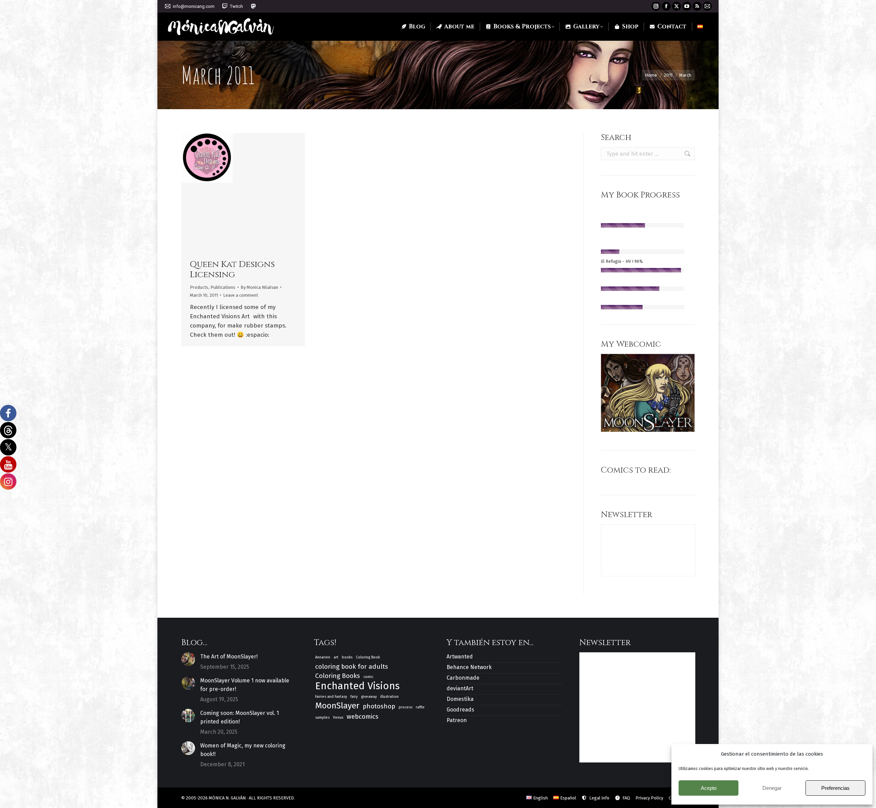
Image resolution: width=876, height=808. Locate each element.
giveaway (369, 696)
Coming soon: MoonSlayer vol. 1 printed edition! (239, 717)
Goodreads (460, 709)
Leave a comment (240, 295)
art (336, 657)
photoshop (379, 706)
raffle (420, 707)
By (259, 287)
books (347, 657)
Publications (222, 287)
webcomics (362, 716)
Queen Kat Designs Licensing (232, 269)
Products (199, 287)
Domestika (460, 699)
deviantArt (460, 688)
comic (368, 677)
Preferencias (835, 788)
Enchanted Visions (357, 686)
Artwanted (460, 656)
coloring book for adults (351, 666)
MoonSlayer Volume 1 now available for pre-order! (244, 684)
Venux (338, 717)
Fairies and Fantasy (331, 696)
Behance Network (469, 667)
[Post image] (188, 659)
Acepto (709, 788)
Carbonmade (463, 678)
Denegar (772, 788)
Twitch (236, 6)
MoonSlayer (337, 706)
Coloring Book (368, 657)
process (405, 707)
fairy (354, 696)
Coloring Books (337, 676)
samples (322, 717)
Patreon (457, 720)
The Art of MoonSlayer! (229, 656)
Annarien (322, 657)
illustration (389, 696)
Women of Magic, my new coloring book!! (242, 749)
